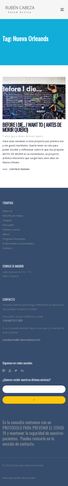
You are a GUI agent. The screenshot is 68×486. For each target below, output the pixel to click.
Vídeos (6, 234)
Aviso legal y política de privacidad (18, 478)
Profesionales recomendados (18, 243)
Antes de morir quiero (30, 136)
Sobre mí (7, 211)
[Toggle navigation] (48, 9)
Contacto (7, 248)
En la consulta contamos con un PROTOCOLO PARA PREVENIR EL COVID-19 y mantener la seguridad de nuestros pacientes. (33, 430)
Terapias (7, 220)
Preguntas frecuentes (13, 238)
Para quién (8, 225)
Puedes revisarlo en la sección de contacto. (28, 441)
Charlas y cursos (11, 229)
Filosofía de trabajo (12, 215)
